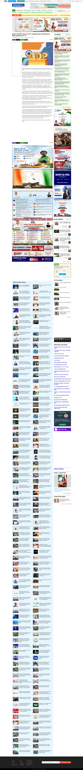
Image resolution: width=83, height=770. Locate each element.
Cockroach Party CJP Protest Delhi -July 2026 (62, 351)
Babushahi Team (31, 1)
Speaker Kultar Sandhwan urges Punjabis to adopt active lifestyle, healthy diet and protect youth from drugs (62, 82)
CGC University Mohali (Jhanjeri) (61, 355)
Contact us (48, 1)
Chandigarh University (59, 358)
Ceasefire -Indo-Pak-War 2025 (61, 374)
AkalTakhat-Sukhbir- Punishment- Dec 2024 (62, 384)
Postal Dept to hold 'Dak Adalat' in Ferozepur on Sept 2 (61, 97)
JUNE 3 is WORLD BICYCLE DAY (65, 282)
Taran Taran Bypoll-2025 (59, 369)
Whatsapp (22, 40)
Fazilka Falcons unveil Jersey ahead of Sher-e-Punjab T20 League (62, 71)
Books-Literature (40, 12)
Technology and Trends (48, 12)
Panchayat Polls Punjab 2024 (60, 399)
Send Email (26, 40)
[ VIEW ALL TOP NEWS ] (66, 107)
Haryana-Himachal (27, 10)
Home (14, 10)
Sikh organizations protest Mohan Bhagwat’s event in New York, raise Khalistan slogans (61, 64)
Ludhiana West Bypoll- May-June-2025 (61, 372)
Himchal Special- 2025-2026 (60, 362)
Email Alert (14, 12)
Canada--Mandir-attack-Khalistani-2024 (62, 389)
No (64, 270)
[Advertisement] (16, 59)
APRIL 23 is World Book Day (65, 297)
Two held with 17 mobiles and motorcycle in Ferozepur (62, 90)
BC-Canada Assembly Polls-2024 (61, 395)
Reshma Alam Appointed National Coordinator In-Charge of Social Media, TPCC (62, 86)
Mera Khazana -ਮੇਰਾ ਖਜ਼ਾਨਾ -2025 (61, 366)
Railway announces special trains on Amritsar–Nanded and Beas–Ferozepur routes (62, 100)
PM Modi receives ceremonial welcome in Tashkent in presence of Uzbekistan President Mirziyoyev (62, 52)
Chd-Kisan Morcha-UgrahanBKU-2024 (61, 402)
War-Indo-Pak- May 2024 (59, 376)
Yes (56, 270)
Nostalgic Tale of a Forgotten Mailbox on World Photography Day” (65, 312)
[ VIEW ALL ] (69, 317)
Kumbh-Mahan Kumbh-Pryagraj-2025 (62, 378)
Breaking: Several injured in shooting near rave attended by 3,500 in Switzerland (62, 68)
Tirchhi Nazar (20, 12)
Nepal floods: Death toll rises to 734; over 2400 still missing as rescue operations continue (62, 56)
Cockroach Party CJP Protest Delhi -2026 (62, 348)
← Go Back (51, 39)
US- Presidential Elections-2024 (61, 386)
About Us (13, 761)
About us (26, 1)
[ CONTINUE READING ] (67, 493)
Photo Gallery (44, 10)
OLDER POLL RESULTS (66, 276)
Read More (62, 424)
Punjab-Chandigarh (19, 10)
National (33, 10)
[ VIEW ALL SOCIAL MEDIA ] (66, 503)
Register (77, 1)
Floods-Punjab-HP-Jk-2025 (60, 364)
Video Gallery (50, 10)
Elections (21, 761)
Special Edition (58, 469)
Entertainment (34, 12)
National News (29, 760)
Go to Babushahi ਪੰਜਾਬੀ (12, 1)
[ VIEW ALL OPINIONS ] (67, 261)
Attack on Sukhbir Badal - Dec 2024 (62, 381)
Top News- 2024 (57, 397)
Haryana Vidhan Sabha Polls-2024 (61, 405)
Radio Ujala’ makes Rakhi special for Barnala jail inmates (61, 104)
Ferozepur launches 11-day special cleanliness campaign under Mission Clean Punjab (61, 78)
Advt (38, 1)
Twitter (18, 40)
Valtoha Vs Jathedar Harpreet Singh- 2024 (62, 392)
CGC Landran (57, 360)
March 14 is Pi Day (63, 287)
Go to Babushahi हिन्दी (21, 1)
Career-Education (27, 12)
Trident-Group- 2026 (58, 353)
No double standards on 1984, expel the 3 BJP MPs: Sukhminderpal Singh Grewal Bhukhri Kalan (62, 74)
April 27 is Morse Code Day (65, 292)
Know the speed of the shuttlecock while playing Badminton (64, 308)
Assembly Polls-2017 (43, 1)
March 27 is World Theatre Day (65, 302)
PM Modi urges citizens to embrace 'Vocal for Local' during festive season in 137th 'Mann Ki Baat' (57, 15)
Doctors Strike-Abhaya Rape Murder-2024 (60, 408)
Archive (36, 1)
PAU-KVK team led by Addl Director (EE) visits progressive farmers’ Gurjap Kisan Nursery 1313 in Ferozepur (62, 93)
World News (38, 10)
